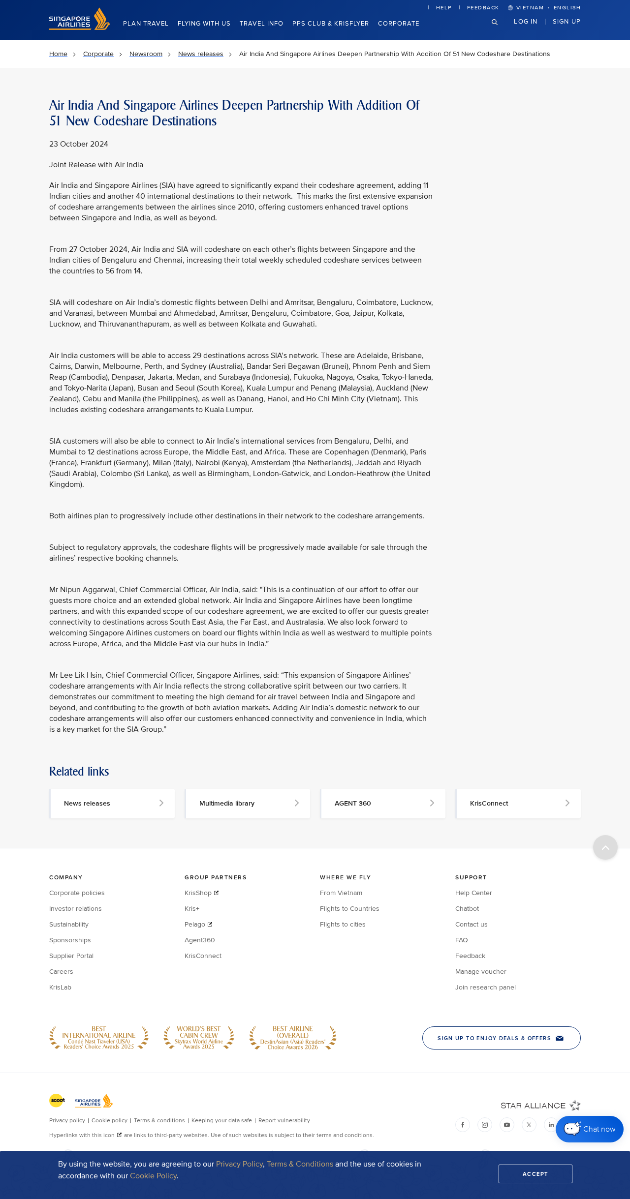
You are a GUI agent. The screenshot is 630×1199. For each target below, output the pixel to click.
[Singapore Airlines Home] (79, 28)
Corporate (398, 24)
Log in (525, 21)
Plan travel (146, 24)
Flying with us (204, 24)
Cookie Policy (153, 1176)
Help (444, 7)
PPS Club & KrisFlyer (330, 24)
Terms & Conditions (300, 1164)
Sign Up (567, 21)
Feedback (483, 7)
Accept (535, 1174)
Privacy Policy (239, 1164)
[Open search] (500, 29)
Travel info (262, 24)
